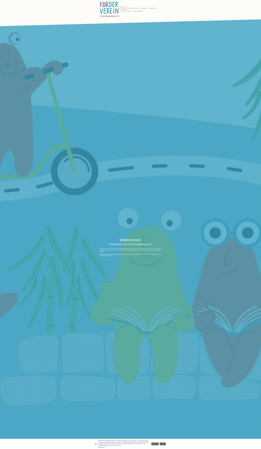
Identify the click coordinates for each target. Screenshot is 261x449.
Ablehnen (162, 444)
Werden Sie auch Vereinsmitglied (108, 254)
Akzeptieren (155, 444)
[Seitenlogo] (109, 9)
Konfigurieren (101, 447)
